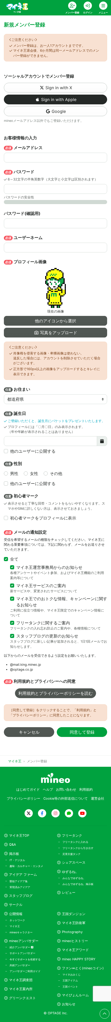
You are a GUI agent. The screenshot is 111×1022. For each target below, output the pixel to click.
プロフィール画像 (26, 261)
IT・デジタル (17, 860)
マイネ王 (15, 926)
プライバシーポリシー (23, 798)
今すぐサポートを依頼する (25, 959)
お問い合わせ (66, 789)
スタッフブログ (21, 896)
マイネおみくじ (71, 974)
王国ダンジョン (73, 914)
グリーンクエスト (22, 998)
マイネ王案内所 (21, 989)
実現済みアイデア (20, 887)
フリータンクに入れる (75, 841)
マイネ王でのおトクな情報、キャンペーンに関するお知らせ (61, 601)
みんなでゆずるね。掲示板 (77, 884)
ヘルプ (48, 789)
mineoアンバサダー (23, 941)
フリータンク (72, 835)
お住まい (17, 389)
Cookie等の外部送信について (65, 798)
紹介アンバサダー (20, 947)
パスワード (19, 171)
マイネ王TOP (19, 835)
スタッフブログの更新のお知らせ (47, 635)
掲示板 (14, 854)
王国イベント (70, 986)
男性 (14, 473)
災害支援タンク (71, 853)
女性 (34, 473)
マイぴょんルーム (75, 995)
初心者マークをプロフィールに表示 (43, 518)
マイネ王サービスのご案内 (41, 585)
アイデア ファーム (23, 875)
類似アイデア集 (19, 881)
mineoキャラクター (21, 932)
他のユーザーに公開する (33, 451)
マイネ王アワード (75, 950)
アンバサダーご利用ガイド (25, 971)
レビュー (68, 893)
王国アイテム (70, 980)
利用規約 (86, 789)
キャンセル (29, 732)
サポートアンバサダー (22, 953)
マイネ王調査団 (21, 980)
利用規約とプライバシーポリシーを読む (55, 693)
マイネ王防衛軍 (73, 923)
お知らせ (68, 1004)
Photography (72, 932)
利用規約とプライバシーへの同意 (40, 681)
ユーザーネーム (24, 237)
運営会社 (97, 798)
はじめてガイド (28, 789)
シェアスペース (73, 862)
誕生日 (15, 413)
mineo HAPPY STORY (79, 959)
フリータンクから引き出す (77, 848)
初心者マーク (21, 495)
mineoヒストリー (75, 941)
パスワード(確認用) (22, 213)
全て (14, 559)
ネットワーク (17, 920)
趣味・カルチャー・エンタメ (26, 866)
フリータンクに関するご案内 (43, 622)
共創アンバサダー (20, 965)
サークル (15, 905)
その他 (56, 473)
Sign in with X (58, 87)
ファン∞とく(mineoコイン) (83, 968)
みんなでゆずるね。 (74, 878)
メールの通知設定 (26, 532)
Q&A (12, 844)
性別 (13, 463)
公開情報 (15, 914)
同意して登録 (82, 732)
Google (59, 111)
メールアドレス (24, 147)
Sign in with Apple (58, 99)
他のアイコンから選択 (55, 320)
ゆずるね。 (70, 872)
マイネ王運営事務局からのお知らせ (49, 567)
